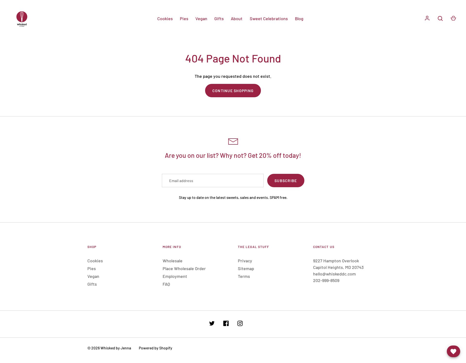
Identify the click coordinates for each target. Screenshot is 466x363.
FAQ (166, 284)
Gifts (219, 18)
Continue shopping (233, 90)
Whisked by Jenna (115, 347)
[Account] (427, 18)
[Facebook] (226, 324)
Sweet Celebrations (269, 18)
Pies (184, 18)
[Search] (440, 18)
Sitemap (246, 268)
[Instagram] (240, 324)
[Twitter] (212, 324)
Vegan (201, 18)
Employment (175, 276)
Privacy (245, 260)
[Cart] (453, 18)
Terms (244, 276)
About (236, 18)
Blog (299, 18)
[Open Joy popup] (453, 351)
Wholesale (173, 260)
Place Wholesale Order (184, 268)
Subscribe (286, 180)
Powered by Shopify (155, 347)
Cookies (165, 18)
